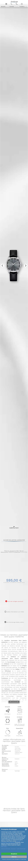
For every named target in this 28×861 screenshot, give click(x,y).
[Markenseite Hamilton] (14, 530)
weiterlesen (14, 702)
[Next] (25, 265)
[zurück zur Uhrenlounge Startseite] (14, 1)
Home (5, 6)
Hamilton (14, 6)
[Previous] (2, 265)
